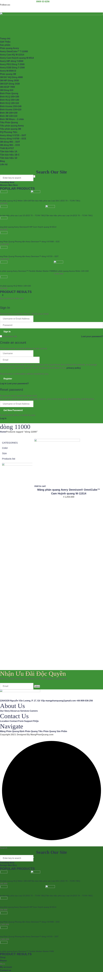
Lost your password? (92, 336)
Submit (37, 686)
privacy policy (74, 368)
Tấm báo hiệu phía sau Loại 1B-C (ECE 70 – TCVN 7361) (55, 201)
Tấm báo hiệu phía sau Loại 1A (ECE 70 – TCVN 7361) (69, 215)
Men (10, 185)
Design (4, 865)
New (15, 185)
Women (4, 185)
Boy (15, 865)
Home (3, 432)
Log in (3, 383)
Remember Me (9, 336)
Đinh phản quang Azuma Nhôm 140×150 (71, 271)
